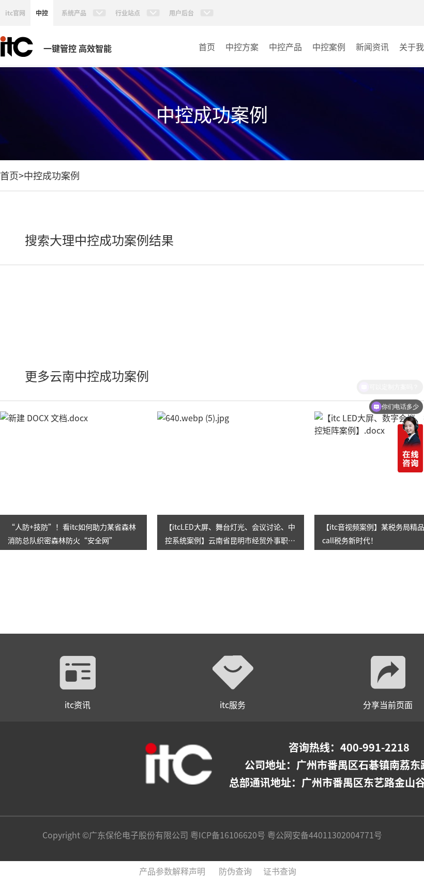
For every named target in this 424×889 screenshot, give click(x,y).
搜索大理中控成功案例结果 (99, 240)
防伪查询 (235, 871)
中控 (42, 12)
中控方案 (242, 46)
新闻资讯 (372, 46)
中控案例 (328, 46)
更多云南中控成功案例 (87, 375)
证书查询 (279, 871)
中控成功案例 (52, 175)
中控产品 (285, 46)
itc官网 (15, 12)
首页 (207, 46)
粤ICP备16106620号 (226, 835)
